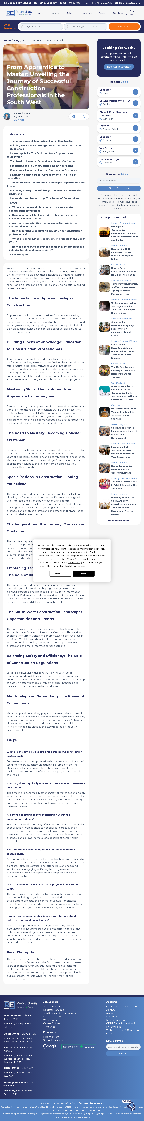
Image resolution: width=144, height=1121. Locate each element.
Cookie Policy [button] (75, 562)
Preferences (60, 574)
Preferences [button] (83, 566)
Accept (84, 574)
